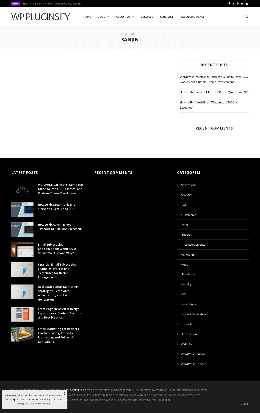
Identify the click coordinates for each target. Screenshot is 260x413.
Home (86, 17)
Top (246, 404)
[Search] (246, 17)
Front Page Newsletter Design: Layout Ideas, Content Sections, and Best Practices (60, 313)
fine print (14, 399)
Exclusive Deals (192, 17)
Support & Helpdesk (193, 314)
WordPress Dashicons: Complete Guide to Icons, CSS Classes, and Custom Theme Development (60, 189)
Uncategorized (190, 334)
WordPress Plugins (193, 354)
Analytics (187, 195)
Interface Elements (193, 244)
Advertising (188, 185)
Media (184, 264)
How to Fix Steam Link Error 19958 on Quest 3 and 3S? (52, 3)
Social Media (188, 304)
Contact (167, 17)
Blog (102, 17)
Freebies (186, 234)
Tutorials (186, 324)
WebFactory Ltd (72, 389)
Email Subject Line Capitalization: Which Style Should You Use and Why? (57, 249)
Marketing (187, 254)
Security (186, 284)
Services (147, 17)
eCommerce (188, 214)
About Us (123, 17)
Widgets (186, 344)
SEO (183, 294)
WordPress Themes (193, 364)
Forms (184, 224)
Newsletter (188, 274)
